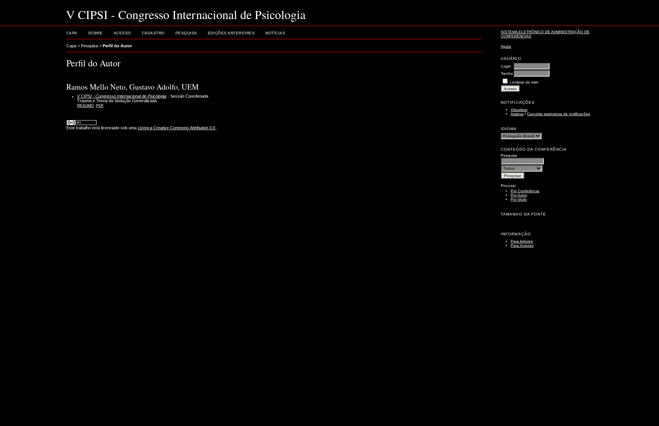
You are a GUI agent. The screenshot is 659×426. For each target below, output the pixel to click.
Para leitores (522, 241)
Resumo (85, 105)
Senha (507, 73)
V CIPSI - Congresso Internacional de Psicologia (121, 96)
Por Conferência (525, 191)
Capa (71, 33)
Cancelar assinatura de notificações (558, 114)
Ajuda (506, 46)
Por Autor (519, 195)
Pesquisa (186, 33)
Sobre (95, 33)
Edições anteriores (231, 33)
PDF (100, 105)
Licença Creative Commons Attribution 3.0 (177, 127)
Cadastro (153, 33)
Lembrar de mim (524, 82)
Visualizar (519, 110)
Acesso (122, 33)
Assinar (517, 114)
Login (506, 66)
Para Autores (522, 245)
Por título (519, 199)
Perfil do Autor (117, 45)
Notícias (275, 33)
